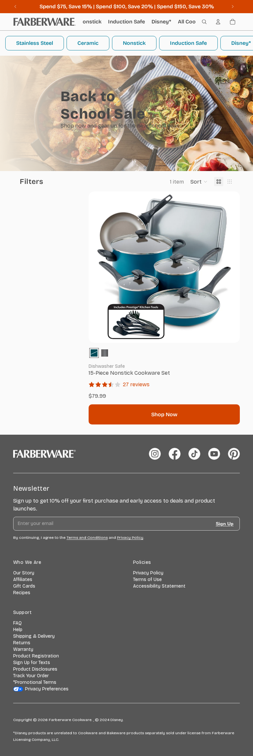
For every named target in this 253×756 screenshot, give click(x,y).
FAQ (17, 623)
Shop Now (164, 414)
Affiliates (22, 579)
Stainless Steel (34, 43)
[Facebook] (175, 454)
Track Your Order (31, 676)
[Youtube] (214, 454)
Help (17, 629)
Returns (21, 643)
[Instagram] (155, 454)
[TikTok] (194, 454)
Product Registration (36, 656)
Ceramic (87, 43)
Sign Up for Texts (31, 662)
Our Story (23, 573)
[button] (199, 181)
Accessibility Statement (159, 586)
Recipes (21, 593)
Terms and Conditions (87, 537)
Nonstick (134, 43)
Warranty (23, 649)
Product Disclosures (35, 669)
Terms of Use (147, 579)
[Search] (204, 22)
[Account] (218, 22)
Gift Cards (24, 586)
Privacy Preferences (47, 689)
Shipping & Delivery (34, 636)
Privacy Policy (148, 573)
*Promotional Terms (34, 682)
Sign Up (225, 523)
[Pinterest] (234, 454)
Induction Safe (188, 43)
